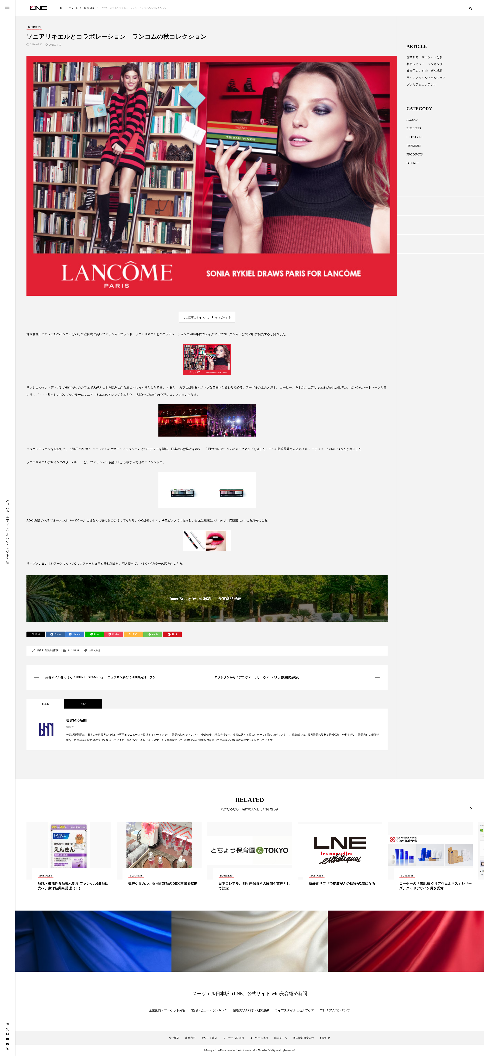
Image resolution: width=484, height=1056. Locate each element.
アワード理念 (209, 1038)
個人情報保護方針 (303, 1038)
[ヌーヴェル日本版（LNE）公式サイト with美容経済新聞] (38, 8)
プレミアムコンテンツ (421, 84)
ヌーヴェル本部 (259, 1038)
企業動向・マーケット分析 (424, 57)
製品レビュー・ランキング (424, 64)
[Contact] (7, 1043)
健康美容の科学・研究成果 (424, 70)
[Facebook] (7, 1034)
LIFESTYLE (414, 137)
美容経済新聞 (51, 650)
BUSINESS (73, 650)
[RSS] (7, 1048)
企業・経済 (94, 650)
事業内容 (190, 1038)
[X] (7, 1029)
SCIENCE (412, 163)
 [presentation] (468, 808)
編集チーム (280, 1038)
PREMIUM (413, 145)
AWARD (412, 119)
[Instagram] (7, 1024)
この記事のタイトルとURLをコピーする (207, 317)
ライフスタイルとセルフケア (426, 77)
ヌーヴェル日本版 (233, 1038)
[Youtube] (7, 1038)
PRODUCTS (414, 154)
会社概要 (174, 1038)
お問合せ (325, 1038)
